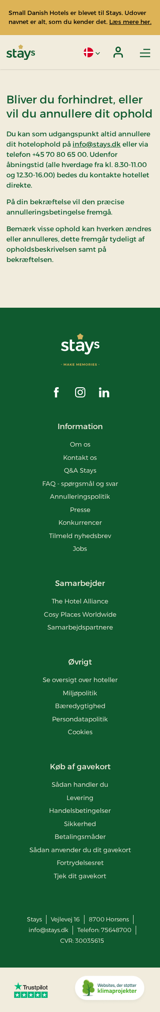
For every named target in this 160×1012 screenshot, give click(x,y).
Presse (80, 510)
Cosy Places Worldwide (80, 614)
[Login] (118, 52)
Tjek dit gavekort (80, 876)
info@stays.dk (97, 144)
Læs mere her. (130, 22)
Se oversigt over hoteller (80, 680)
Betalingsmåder (80, 837)
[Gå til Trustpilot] (31, 990)
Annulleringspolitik (80, 496)
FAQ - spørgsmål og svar (80, 484)
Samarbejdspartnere (80, 627)
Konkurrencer (80, 522)
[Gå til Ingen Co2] (109, 990)
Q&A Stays (80, 470)
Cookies (80, 732)
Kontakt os (80, 457)
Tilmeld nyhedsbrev (80, 536)
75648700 (116, 930)
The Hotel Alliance (80, 601)
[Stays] (20, 52)
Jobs (80, 548)
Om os (80, 444)
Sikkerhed (80, 824)
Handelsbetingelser (80, 810)
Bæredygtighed (80, 706)
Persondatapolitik (80, 719)
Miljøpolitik (80, 693)
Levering (80, 798)
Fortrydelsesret (80, 863)
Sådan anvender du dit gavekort (80, 850)
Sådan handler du (80, 784)
